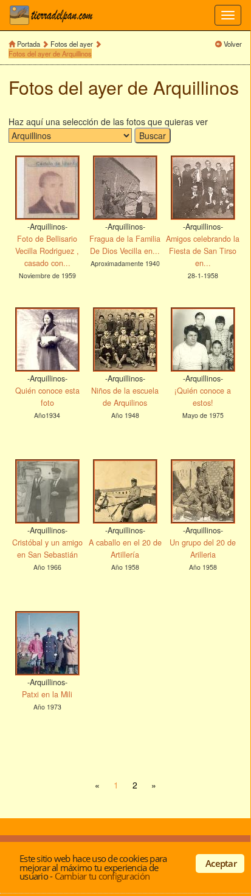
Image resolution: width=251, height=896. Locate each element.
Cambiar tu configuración (102, 876)
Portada (28, 44)
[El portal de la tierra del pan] (54, 15)
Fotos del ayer (71, 44)
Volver (233, 44)
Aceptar (220, 863)
